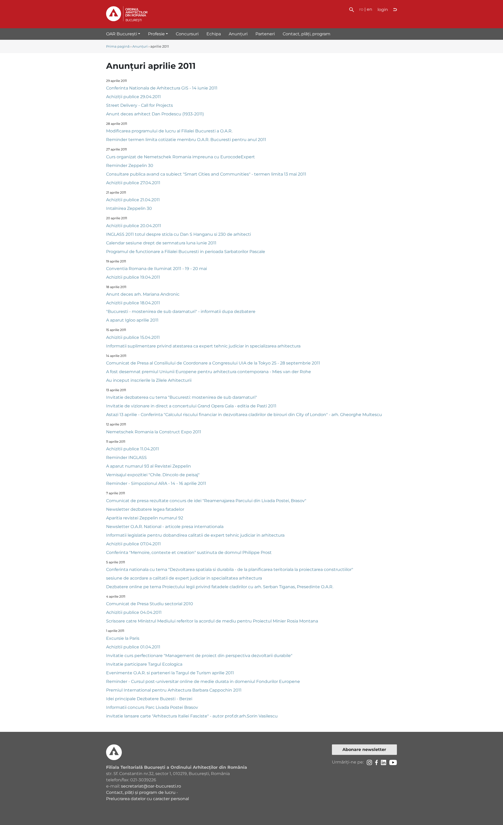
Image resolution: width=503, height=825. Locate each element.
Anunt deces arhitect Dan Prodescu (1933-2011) (155, 113)
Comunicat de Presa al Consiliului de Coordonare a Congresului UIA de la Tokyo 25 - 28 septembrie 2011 (213, 363)
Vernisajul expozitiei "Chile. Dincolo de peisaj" (153, 474)
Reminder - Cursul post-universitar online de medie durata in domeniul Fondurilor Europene (203, 681)
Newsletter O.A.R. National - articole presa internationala (164, 526)
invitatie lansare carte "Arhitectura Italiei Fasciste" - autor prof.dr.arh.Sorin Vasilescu (192, 716)
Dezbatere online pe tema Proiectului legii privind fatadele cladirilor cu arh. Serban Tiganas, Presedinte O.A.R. (219, 586)
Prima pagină (118, 46)
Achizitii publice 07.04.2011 (133, 543)
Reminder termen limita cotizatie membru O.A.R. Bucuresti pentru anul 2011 (186, 139)
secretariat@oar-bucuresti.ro (151, 786)
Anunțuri (238, 33)
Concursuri (187, 33)
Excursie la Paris (122, 638)
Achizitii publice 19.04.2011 (133, 277)
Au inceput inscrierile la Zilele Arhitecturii (149, 380)
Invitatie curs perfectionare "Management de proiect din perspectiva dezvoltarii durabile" (199, 655)
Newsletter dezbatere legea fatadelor (145, 509)
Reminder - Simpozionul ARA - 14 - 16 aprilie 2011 (156, 483)
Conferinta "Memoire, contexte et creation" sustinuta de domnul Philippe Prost (189, 552)
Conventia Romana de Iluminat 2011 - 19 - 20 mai (156, 268)
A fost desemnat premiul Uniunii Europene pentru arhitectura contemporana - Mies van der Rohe (208, 371)
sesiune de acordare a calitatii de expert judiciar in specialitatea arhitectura (184, 578)
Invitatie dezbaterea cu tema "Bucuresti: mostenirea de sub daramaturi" (181, 397)
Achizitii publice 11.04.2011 (132, 448)
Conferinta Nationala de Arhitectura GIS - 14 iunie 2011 (161, 88)
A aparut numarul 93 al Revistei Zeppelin (148, 466)
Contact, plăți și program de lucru (141, 792)
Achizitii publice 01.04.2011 (133, 646)
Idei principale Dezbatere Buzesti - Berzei (149, 698)
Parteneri (265, 33)
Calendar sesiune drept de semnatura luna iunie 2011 (161, 242)
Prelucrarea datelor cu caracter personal (147, 798)
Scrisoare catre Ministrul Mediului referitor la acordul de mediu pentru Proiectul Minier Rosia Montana (212, 621)
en (369, 9)
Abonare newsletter (364, 749)
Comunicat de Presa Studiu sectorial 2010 (149, 603)
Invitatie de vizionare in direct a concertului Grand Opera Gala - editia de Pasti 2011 (191, 405)
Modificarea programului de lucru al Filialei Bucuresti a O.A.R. (169, 130)
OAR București (121, 33)
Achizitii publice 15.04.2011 (133, 337)
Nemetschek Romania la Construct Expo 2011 (153, 431)
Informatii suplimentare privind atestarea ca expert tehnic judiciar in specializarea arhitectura (203, 346)
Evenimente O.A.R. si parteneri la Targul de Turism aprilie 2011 (170, 672)
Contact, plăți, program (306, 33)
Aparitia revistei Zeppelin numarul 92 (144, 517)
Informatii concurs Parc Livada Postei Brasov (152, 707)
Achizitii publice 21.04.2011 (133, 199)
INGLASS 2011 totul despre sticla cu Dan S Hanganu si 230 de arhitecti (178, 234)
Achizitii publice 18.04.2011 (133, 302)
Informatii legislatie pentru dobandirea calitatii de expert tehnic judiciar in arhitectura (195, 535)
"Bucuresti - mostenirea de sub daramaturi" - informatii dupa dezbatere (180, 311)
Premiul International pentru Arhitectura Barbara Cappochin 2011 (174, 690)
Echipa (213, 33)
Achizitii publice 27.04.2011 (133, 182)
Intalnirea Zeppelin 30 (129, 208)
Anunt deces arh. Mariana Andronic (142, 294)
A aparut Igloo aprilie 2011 (132, 320)
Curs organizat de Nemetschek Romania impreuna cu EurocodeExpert (180, 156)
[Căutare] (351, 9)
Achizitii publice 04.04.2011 (134, 612)
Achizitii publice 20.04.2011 (133, 225)
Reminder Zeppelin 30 (129, 165)
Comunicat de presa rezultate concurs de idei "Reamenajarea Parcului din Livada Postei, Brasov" (206, 500)
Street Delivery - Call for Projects (139, 105)
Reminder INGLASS (126, 457)
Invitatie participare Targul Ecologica (144, 664)
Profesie (156, 33)
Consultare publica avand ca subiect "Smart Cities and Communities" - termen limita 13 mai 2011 (206, 174)
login (383, 9)
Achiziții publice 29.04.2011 (133, 96)
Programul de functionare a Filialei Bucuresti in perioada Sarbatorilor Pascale (185, 251)
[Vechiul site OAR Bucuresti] (395, 10)
